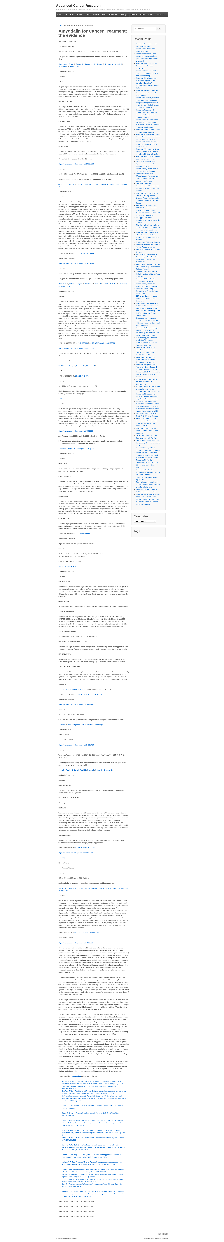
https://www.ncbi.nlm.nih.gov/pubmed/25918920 (76, 704)
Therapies (124, 15)
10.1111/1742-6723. (82, 376)
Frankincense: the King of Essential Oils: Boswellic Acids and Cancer (147, 291)
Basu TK (61, 399)
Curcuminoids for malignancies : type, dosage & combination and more (148, 442)
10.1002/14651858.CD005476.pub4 (88, 694)
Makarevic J (88, 184)
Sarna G (94, 888)
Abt (65, 15)
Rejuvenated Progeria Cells (146, 205)
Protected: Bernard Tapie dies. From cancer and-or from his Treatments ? (147, 92)
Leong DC (81, 449)
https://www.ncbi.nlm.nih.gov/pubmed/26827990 (76, 164)
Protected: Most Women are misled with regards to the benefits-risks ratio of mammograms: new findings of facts (147, 83)
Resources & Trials (146, 15)
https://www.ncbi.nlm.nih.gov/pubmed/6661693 (75, 431)
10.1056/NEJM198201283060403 (86, 933)
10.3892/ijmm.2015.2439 (84, 253)
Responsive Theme (148, 1238)
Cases (88, 15)
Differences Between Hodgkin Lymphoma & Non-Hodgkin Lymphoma (147, 298)
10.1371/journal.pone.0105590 (103, 343)
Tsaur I (71, 64)
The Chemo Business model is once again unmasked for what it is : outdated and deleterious (148, 227)
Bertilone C (80, 366)
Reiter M (98, 284)
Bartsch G (118, 64)
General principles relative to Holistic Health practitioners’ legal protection (148, 274)
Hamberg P (99, 725)
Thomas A (71, 184)
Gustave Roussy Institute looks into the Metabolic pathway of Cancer (147, 200)
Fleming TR (72, 888)
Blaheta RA (74, 66)
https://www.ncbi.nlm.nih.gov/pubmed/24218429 (76, 745)
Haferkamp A (63, 66)
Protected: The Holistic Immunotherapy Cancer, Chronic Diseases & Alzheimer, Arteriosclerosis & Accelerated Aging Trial (148, 475)
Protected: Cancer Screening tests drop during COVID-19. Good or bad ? (147, 144)
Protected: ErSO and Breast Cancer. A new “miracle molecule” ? (146, 65)
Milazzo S (62, 566)
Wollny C (69, 770)
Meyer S (109, 770)
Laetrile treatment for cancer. (72, 689)
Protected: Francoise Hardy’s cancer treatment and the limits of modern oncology (147, 73)
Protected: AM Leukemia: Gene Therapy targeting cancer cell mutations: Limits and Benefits (147, 151)
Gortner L (90, 770)
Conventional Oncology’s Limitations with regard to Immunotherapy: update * (145, 359)
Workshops (160, 15)
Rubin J (80, 888)
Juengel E (79, 64)
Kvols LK (87, 888)
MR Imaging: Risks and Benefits (148, 242)
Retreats (134, 15)
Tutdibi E (83, 770)
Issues (104, 15)
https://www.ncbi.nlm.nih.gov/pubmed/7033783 (75, 943)
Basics (72, 15)
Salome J (90, 725)
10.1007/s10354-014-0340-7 (85, 848)
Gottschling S (100, 770)
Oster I (76, 770)
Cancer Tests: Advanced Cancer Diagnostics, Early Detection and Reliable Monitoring (148, 266)
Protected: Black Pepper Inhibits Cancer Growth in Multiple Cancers (148, 374)
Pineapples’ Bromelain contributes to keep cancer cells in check (147, 220)
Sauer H (61, 770)
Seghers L (62, 725)
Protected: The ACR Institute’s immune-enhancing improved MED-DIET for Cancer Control (147, 455)
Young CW (117, 888)
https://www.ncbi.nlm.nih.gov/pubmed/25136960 (76, 348)
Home (59, 15)
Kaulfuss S (89, 284)
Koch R (101, 888)
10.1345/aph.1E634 (82, 534)
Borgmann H (90, 64)
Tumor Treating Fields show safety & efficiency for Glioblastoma (146, 381)
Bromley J (62, 449)
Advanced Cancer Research (78, 5)
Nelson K (99, 64)
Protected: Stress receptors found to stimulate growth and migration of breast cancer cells (147, 396)
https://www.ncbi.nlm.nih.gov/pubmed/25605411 (76, 853)
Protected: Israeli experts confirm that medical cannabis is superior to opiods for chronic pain (148, 136)
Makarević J (62, 64)
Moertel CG (62, 888)
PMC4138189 (83, 343)
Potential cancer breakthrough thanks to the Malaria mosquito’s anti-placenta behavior (148, 484)
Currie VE (108, 888)
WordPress (165, 1238)
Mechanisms (113, 15)
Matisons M (90, 366)
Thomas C (109, 64)
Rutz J (79, 184)
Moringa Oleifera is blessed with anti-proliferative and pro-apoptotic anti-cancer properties (148, 389)
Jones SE (124, 888)
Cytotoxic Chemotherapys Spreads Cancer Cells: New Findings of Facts (146, 163)
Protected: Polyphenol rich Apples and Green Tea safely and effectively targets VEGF (147, 367)
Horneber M (71, 566)
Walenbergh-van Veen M (77, 725)
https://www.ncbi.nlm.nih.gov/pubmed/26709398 (76, 263)
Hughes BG (72, 449)
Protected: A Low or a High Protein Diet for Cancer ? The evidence (147, 430)
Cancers (80, 15)
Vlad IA (61, 366)
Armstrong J (69, 366)
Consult (96, 15)
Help (63, 858)
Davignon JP (63, 891)
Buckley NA (90, 449)
